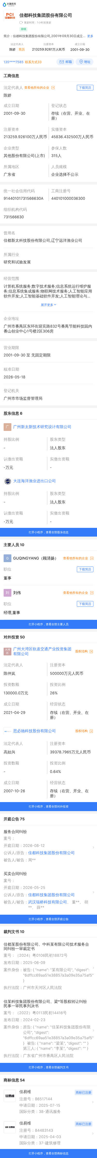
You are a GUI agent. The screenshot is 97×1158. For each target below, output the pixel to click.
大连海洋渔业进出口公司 (34, 481)
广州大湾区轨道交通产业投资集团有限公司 (42, 651)
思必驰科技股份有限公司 (34, 731)
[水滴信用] (9, 8)
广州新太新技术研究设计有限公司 (42, 426)
